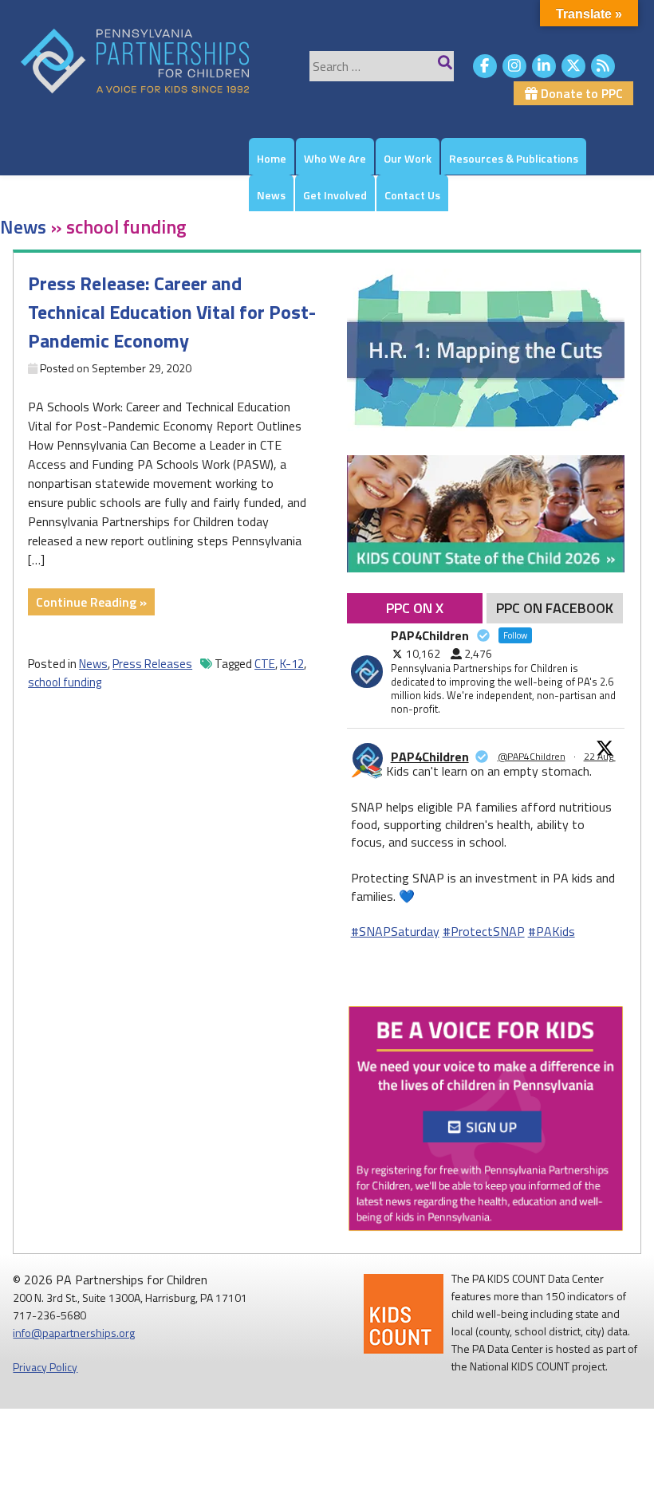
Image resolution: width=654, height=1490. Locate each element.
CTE (264, 664)
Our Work (407, 158)
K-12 (292, 664)
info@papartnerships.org (74, 1332)
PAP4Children (430, 756)
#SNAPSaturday (395, 931)
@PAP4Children (531, 756)
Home (271, 158)
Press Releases (152, 664)
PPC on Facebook (554, 608)
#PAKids (551, 931)
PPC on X (414, 608)
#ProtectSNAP (484, 931)
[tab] (415, 608)
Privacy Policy (45, 1366)
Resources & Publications (513, 158)
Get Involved (335, 195)
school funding (64, 682)
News (271, 195)
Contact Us (412, 195)
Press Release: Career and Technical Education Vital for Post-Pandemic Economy (172, 312)
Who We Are (335, 158)
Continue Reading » (95, 603)
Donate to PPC (580, 93)
